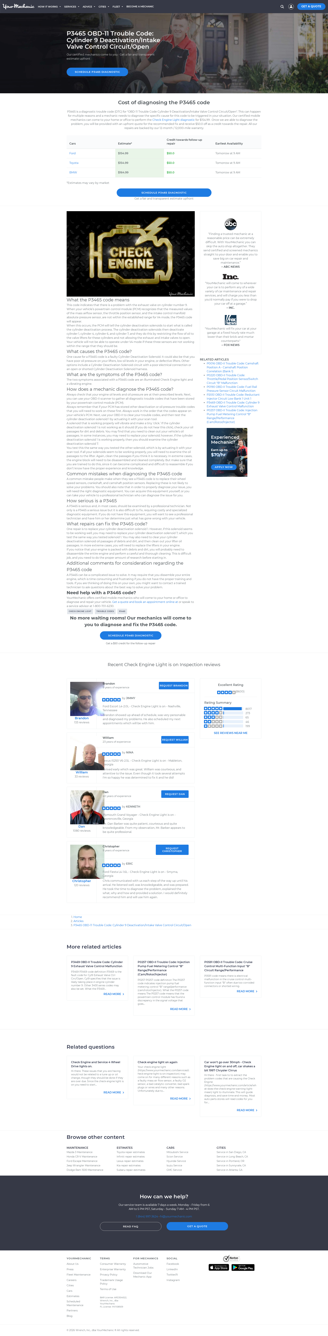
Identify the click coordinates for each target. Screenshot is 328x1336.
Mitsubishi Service (177, 1152)
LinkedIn (172, 1269)
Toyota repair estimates (131, 1152)
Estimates (73, 1296)
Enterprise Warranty (113, 1269)
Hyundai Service (176, 1161)
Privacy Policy (108, 1274)
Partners (72, 1310)
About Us (72, 1263)
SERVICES (70, 6)
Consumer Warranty (113, 1263)
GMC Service (174, 1169)
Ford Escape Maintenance (82, 1161)
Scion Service (175, 1156)
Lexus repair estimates (130, 1161)
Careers (71, 1280)
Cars (69, 1290)
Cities (102, 6)
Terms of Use (108, 1289)
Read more (113, 994)
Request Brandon (174, 685)
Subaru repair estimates (131, 1169)
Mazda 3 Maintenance (79, 1152)
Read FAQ (130, 1226)
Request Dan (175, 794)
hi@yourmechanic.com (176, 1216)
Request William (175, 739)
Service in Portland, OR (230, 1161)
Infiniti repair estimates (131, 1156)
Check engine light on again (157, 1062)
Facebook (173, 1263)
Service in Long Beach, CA (232, 1156)
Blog (69, 1316)
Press (70, 1269)
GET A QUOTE (311, 6)
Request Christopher (172, 850)
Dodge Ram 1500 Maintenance (85, 1169)
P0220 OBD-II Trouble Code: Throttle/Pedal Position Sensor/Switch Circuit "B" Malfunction (232, 379)
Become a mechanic (140, 6)
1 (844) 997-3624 (147, 1216)
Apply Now (224, 467)
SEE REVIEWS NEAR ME (231, 733)
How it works (48, 6)
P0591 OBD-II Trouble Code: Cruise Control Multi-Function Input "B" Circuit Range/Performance (228, 966)
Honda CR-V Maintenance (82, 1156)
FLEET (116, 6)
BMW (73, 172)
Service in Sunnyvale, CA (231, 1165)
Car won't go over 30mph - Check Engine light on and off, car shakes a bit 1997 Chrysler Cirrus (229, 1066)
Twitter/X (172, 1274)
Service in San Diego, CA (231, 1152)
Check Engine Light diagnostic (173, 119)
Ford (72, 153)
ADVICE (87, 6)
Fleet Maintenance (79, 1274)
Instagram (173, 1280)
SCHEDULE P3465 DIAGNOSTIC (97, 71)
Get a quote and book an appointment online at (145, 602)
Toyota (73, 163)
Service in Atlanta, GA (229, 1169)
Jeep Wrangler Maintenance (83, 1165)
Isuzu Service (174, 1165)
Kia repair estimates (129, 1165)
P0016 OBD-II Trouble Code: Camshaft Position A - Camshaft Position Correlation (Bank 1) (233, 367)
